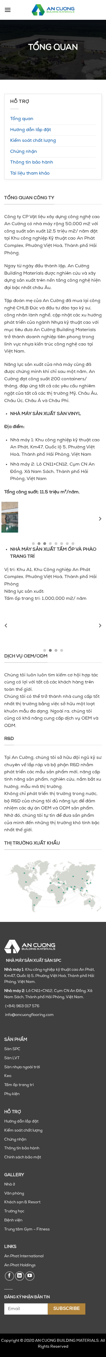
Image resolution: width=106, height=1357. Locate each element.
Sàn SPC (12, 1049)
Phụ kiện (12, 1094)
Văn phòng (14, 1193)
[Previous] (6, 518)
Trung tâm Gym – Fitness (27, 1229)
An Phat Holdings (20, 1265)
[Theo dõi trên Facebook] (9, 1276)
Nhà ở (9, 1184)
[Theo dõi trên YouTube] (29, 1276)
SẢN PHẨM (15, 1040)
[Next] (100, 518)
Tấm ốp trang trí (19, 1085)
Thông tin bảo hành (31, 162)
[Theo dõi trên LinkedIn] (19, 1276)
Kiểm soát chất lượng (33, 140)
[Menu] (7, 10)
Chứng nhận (23, 151)
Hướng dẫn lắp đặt (30, 130)
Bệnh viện (13, 1220)
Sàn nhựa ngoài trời (22, 1067)
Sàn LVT (12, 1058)
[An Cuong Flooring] (53, 10)
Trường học (14, 1211)
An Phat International (24, 1256)
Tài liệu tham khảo (30, 173)
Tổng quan (21, 119)
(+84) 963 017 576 (22, 1006)
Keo (7, 1076)
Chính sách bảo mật (22, 1157)
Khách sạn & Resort (22, 1202)
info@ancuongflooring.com (29, 1015)
